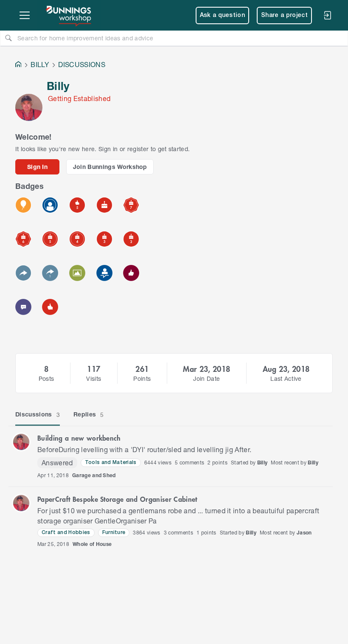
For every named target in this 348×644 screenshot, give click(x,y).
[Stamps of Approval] (77, 205)
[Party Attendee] (23, 205)
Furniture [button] (114, 532)
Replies (88, 414)
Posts (46, 378)
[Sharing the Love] (131, 273)
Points (142, 378)
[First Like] (50, 307)
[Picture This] (77, 273)
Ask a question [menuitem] (222, 15)
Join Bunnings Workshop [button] (110, 166)
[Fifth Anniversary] (50, 239)
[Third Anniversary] (104, 239)
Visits (93, 378)
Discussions (37, 414)
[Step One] (104, 273)
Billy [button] (262, 462)
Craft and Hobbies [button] (66, 532)
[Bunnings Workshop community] (69, 15)
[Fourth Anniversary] (77, 239)
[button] (21, 441)
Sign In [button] (37, 166)
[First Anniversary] (104, 205)
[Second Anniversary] (131, 239)
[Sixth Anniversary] (23, 239)
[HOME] (18, 65)
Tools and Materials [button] (111, 462)
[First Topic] (23, 307)
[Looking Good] (50, 205)
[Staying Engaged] (50, 273)
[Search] (8, 37)
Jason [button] (304, 532)
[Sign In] (327, 15)
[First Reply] (23, 273)
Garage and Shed (94, 475)
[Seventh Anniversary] (131, 205)
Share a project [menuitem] (284, 15)
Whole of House (92, 544)
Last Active (286, 378)
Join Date (206, 378)
